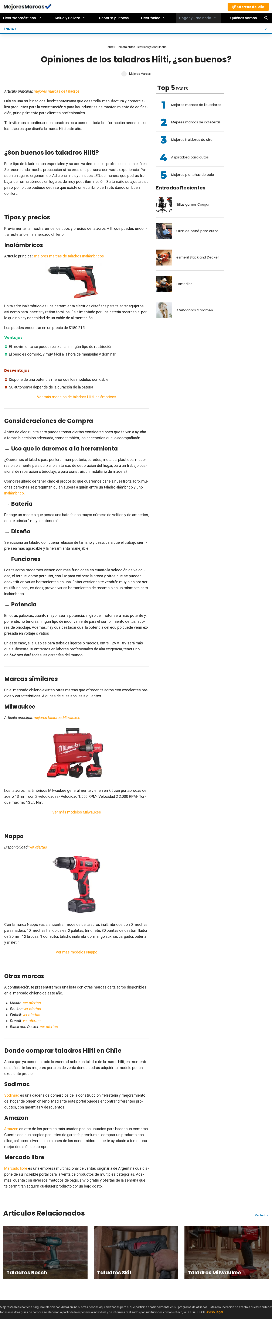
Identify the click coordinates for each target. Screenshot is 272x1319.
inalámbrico (14, 493)
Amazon (11, 1129)
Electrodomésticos (19, 18)
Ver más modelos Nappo (76, 952)
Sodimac (11, 1095)
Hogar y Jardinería (195, 18)
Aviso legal (214, 1312)
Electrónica (150, 18)
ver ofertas (37, 847)
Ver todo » (261, 1215)
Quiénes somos (243, 18)
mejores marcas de (50, 91)
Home (110, 47)
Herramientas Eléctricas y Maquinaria (142, 47)
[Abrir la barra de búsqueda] (266, 18)
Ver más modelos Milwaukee (76, 812)
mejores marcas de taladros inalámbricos (69, 256)
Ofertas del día (251, 6)
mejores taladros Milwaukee (57, 717)
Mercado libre (15, 1168)
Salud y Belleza (67, 18)
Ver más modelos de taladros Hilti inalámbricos (76, 397)
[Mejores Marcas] (27, 6)
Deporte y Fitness (114, 18)
